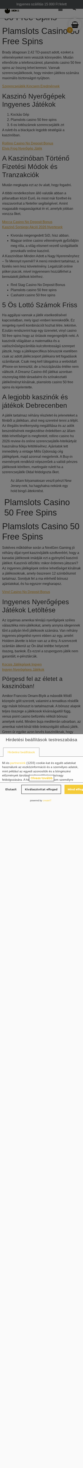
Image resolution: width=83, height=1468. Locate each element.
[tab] (21, 752)
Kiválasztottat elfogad (41, 789)
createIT (47, 800)
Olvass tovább (42, 778)
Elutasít (11, 789)
